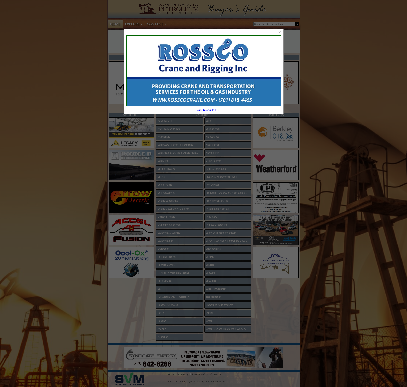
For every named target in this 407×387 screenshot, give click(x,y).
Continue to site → (206, 110)
